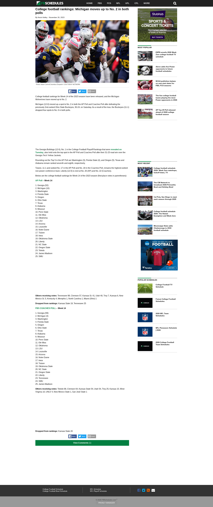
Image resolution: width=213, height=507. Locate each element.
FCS (109, 3)
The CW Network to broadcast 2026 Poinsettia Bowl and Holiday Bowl (165, 185)
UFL (127, 3)
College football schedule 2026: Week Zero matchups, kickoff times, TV (165, 170)
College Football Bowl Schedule (55, 491)
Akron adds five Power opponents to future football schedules (165, 69)
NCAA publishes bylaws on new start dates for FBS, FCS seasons (166, 83)
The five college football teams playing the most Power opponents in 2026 (166, 98)
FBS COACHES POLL (45, 308)
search (175, 3)
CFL (136, 3)
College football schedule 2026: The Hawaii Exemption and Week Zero (165, 213)
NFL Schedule (95, 489)
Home (89, 3)
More (147, 3)
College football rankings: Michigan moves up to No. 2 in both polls (82, 11)
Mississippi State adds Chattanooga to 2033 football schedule (163, 228)
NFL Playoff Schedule (98, 491)
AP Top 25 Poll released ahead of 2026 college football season (166, 112)
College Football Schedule (53, 489)
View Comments (80, 443)
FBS (100, 3)
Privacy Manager (106, 503)
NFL (118, 3)
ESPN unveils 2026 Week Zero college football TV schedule (166, 54)
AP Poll (38, 180)
